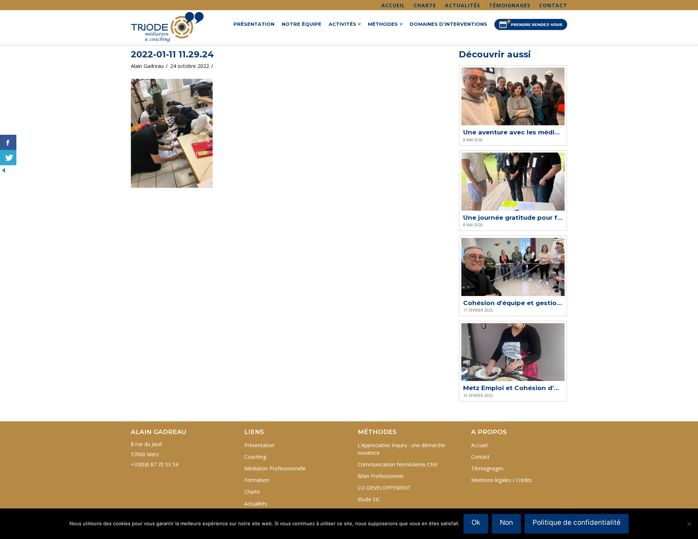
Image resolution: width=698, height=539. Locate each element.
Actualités (462, 5)
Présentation (259, 445)
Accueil (393, 5)
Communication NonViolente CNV (397, 464)
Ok (476, 522)
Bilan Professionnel (380, 476)
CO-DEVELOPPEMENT (384, 487)
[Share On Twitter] (8, 157)
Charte (425, 5)
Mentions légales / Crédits (501, 480)
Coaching (255, 456)
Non (506, 522)
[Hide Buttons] (3, 169)
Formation (256, 480)
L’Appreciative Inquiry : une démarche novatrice (401, 449)
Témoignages (509, 5)
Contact (553, 5)
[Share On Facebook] (8, 142)
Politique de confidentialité (577, 522)
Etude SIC (369, 499)
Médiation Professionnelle (275, 468)
